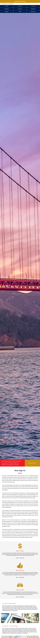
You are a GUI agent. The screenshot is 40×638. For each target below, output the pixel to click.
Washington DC (33, 11)
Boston (20, 11)
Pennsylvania (7, 8)
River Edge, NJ (11, 3)
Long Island (20, 8)
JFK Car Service (4, 3)
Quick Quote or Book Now (20, 1)
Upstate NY (6, 11)
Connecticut (20, 6)
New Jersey (33, 6)
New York (6, 6)
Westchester (33, 8)
